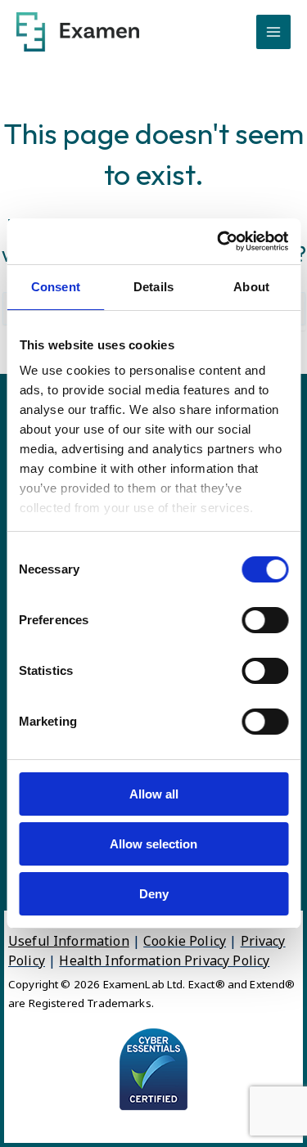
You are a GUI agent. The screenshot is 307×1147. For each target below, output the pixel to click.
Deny (154, 894)
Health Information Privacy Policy (164, 960)
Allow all (153, 794)
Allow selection (153, 844)
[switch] (265, 620)
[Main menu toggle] (273, 32)
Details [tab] (153, 287)
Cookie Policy (184, 941)
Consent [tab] (55, 287)
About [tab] (251, 287)
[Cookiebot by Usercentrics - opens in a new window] (218, 241)
